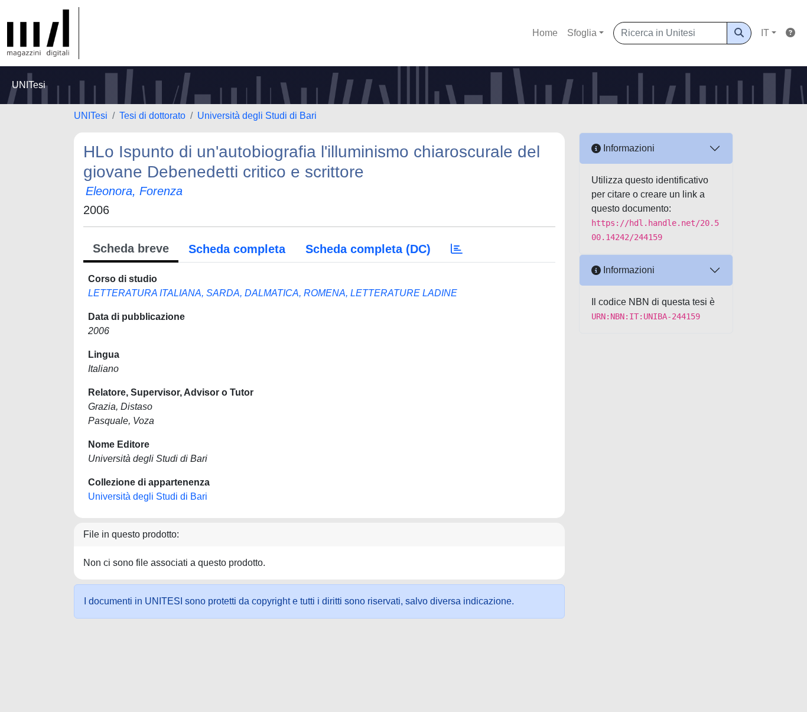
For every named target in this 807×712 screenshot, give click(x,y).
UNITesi (91, 116)
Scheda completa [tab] (236, 248)
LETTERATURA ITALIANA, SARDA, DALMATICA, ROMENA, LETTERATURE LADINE (272, 293)
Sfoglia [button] (582, 33)
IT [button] (765, 33)
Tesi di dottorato (152, 116)
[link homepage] (43, 33)
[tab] (457, 249)
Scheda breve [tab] (131, 248)
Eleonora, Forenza (134, 191)
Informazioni (628, 148)
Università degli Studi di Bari (257, 116)
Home (545, 33)
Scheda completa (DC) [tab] (368, 248)
